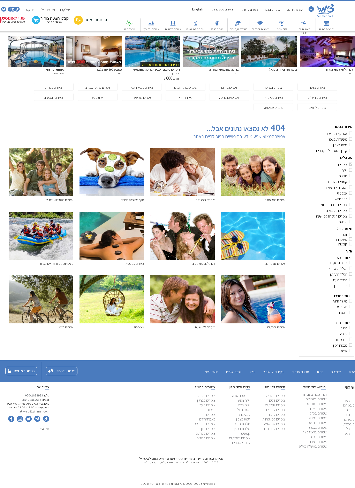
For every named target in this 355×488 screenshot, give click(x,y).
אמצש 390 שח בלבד (109, 69)
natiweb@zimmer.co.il (33, 411)
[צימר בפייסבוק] (11, 421)
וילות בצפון (243, 405)
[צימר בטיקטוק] (17, 10)
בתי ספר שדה (241, 395)
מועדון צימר (211, 372)
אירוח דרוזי (217, 29)
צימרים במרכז (273, 87)
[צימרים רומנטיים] (182, 195)
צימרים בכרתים (205, 433)
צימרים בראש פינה (315, 432)
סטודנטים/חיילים (239, 29)
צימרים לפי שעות (195, 29)
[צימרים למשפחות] (253, 195)
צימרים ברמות (317, 436)
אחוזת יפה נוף (55, 69)
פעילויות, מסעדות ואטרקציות (56, 263)
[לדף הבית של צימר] (325, 17)
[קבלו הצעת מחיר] (50, 24)
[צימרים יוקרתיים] (260, 25)
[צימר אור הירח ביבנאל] (269, 38)
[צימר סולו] (112, 322)
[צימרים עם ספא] (112, 259)
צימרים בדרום (229, 87)
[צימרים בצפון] (41, 322)
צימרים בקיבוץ (151, 29)
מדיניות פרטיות (300, 372)
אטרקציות (129, 29)
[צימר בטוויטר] (3, 10)
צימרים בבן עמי (317, 422)
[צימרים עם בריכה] (304, 25)
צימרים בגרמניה (205, 395)
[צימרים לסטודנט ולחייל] (41, 195)
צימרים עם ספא (273, 107)
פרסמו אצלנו (47, 10)
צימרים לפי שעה (274, 424)
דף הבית (44, 428)
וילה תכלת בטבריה (315, 394)
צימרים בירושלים (317, 97)
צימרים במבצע (275, 395)
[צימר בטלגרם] (10, 10)
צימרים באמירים (316, 399)
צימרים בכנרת (53, 87)
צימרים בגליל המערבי (97, 87)
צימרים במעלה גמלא (313, 446)
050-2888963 (34, 395)
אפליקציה (65, 10)
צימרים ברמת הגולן (185, 87)
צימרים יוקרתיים (260, 29)
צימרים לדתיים (173, 29)
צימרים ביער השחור (207, 407)
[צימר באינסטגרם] (19, 421)
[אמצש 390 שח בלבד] (94, 38)
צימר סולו (138, 327)
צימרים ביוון (208, 428)
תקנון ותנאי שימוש (273, 372)
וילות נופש (282, 29)
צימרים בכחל (318, 413)
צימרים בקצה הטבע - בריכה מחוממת (156, 69)
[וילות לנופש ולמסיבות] (182, 259)
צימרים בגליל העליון (141, 87)
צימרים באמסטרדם (207, 417)
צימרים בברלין (206, 400)
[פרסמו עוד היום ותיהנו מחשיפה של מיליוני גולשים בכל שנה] (90, 24)
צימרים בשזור (318, 408)
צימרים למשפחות (275, 200)
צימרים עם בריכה (304, 31)
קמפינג (245, 433)
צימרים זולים (277, 400)
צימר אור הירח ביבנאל (283, 69)
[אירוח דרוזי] (217, 25)
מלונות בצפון (242, 428)
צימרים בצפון (317, 87)
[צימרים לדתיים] (173, 25)
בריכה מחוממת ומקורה (224, 69)
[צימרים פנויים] (326, 25)
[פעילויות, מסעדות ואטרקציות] (41, 259)
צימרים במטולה (317, 418)
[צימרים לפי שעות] (195, 25)
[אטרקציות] (129, 25)
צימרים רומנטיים (53, 97)
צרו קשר (29, 10)
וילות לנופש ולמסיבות (202, 263)
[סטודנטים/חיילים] (238, 25)
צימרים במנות (318, 441)
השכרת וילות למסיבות (242, 412)
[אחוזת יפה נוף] (36, 38)
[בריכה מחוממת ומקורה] (211, 38)
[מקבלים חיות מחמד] (112, 195)
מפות (320, 372)
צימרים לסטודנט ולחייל (59, 200)
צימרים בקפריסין (204, 424)
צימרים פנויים (326, 29)
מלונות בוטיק (242, 424)
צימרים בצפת (318, 427)
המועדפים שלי (294, 10)
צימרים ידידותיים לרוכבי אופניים (239, 440)
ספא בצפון (243, 419)
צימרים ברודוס (206, 438)
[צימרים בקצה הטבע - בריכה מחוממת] (152, 38)
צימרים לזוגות (276, 414)
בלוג (252, 372)
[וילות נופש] (282, 25)
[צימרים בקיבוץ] (151, 25)
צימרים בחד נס (317, 403)
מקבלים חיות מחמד (132, 200)
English (197, 9)
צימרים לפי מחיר (273, 97)
